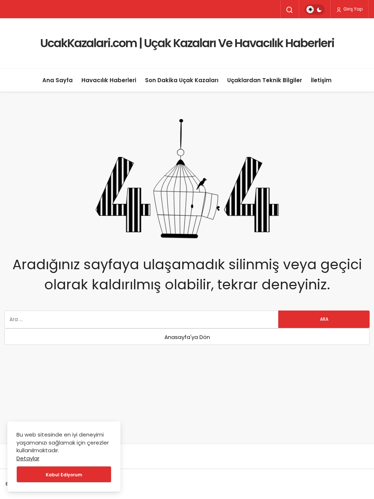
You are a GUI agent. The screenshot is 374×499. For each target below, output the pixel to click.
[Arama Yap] (289, 10)
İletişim (321, 80)
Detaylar (27, 458)
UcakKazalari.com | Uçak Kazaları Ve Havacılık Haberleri (187, 43)
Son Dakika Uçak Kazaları (181, 80)
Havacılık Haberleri (108, 80)
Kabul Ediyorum (64, 475)
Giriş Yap (352, 9)
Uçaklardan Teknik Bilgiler (264, 80)
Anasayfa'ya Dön (187, 337)
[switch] (315, 9)
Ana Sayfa (57, 80)
